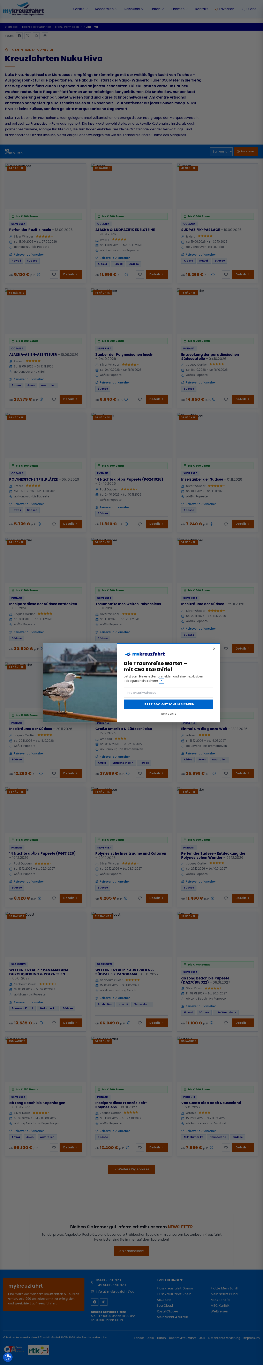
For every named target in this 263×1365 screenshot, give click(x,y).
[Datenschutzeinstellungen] (8, 1357)
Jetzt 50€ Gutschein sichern (169, 704)
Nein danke (168, 714)
